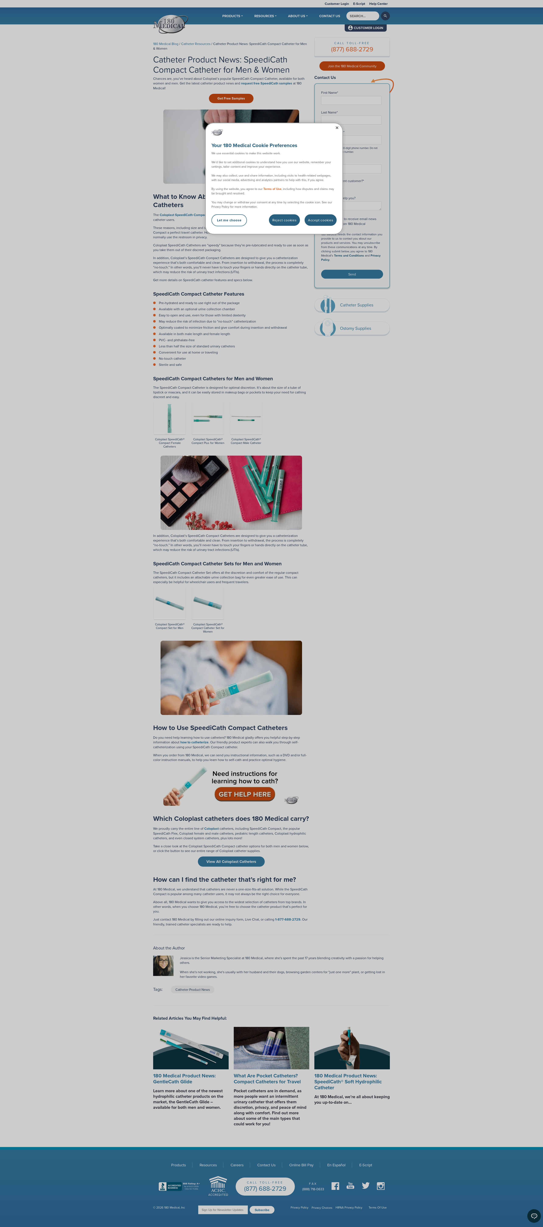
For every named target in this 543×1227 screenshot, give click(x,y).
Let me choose (229, 220)
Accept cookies (320, 220)
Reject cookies (284, 220)
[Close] (337, 127)
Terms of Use (272, 189)
